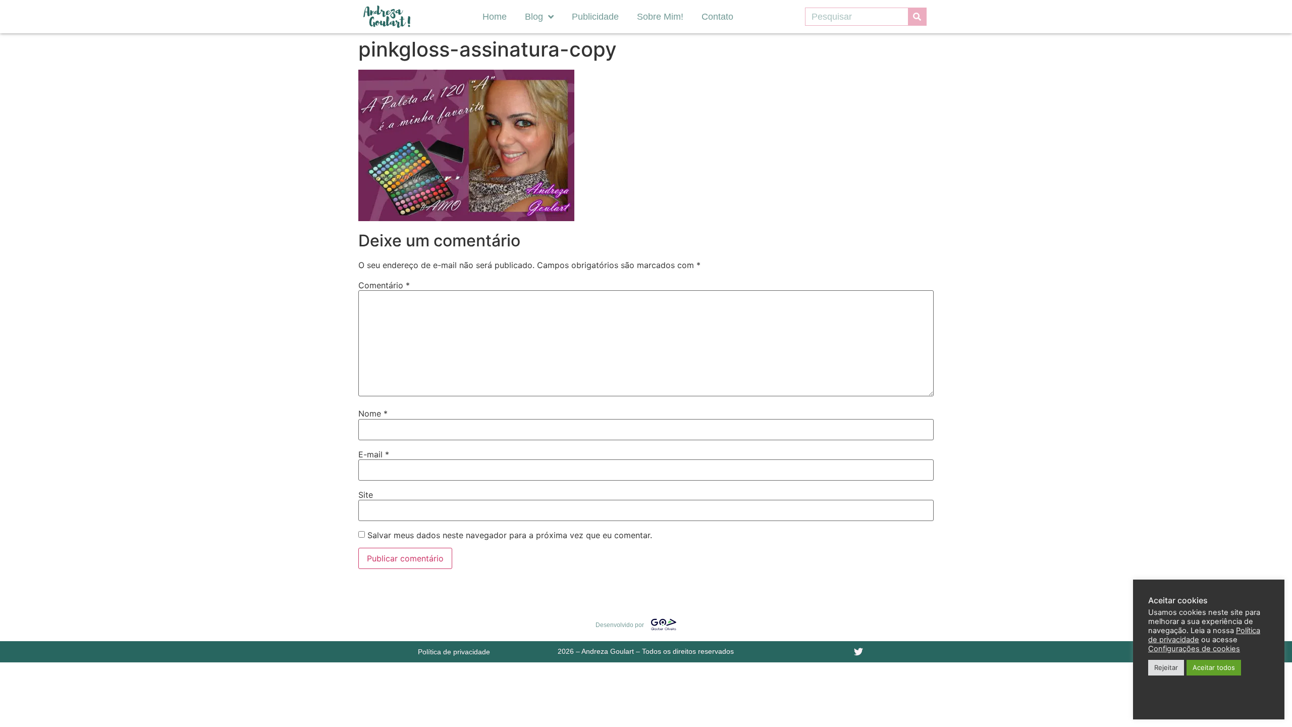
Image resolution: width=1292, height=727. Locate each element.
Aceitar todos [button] (1214, 667)
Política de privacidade (454, 652)
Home (494, 17)
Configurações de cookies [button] (1194, 648)
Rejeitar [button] (1166, 667)
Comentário (384, 285)
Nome (373, 413)
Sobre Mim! (660, 17)
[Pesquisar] (917, 16)
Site (365, 495)
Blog (534, 17)
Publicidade (595, 17)
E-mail (373, 454)
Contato (717, 17)
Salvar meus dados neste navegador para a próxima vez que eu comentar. (509, 535)
